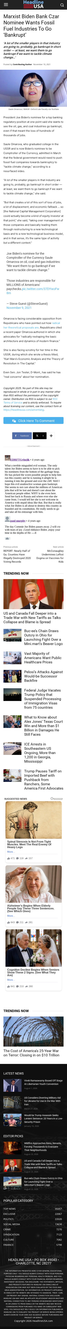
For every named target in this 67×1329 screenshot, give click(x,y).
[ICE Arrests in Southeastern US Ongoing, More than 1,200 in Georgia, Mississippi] (12, 748)
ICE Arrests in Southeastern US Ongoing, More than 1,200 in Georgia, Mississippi (40, 752)
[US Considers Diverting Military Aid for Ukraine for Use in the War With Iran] (12, 1102)
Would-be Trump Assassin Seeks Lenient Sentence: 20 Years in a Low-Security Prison (43, 1118)
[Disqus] (33, 497)
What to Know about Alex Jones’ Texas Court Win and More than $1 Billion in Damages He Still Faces (43, 726)
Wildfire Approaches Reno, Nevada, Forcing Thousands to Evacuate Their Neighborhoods (42, 1146)
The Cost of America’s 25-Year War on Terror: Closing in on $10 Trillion (31, 1053)
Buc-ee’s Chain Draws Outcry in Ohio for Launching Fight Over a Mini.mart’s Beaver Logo (43, 637)
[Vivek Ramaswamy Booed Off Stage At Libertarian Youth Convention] (12, 1085)
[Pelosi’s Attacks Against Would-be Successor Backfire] (12, 676)
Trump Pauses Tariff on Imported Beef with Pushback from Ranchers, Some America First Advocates (43, 779)
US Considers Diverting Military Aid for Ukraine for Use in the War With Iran (42, 1101)
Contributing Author (22, 64)
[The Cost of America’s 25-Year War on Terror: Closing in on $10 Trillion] (33, 1032)
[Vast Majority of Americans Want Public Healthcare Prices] (12, 658)
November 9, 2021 (19, 308)
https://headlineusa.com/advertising (23, 409)
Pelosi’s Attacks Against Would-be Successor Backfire (43, 676)
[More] (51, 435)
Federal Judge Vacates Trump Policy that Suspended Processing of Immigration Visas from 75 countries (42, 699)
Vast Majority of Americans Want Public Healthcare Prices (43, 658)
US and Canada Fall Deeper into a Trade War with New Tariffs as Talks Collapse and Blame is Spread (32, 617)
